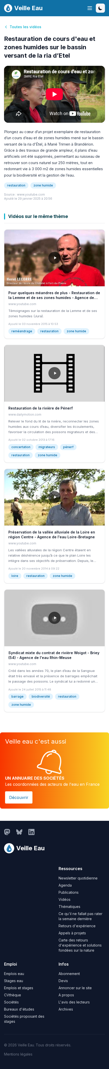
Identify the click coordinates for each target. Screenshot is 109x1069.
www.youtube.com (31, 194)
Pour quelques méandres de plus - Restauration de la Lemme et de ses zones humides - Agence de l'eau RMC (54, 298)
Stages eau (13, 981)
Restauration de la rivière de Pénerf (40, 408)
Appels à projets (72, 933)
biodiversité (41, 696)
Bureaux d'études (19, 1009)
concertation (20, 447)
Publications (69, 892)
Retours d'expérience (77, 926)
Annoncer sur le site (75, 988)
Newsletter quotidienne (78, 878)
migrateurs (47, 447)
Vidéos (64, 899)
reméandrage (21, 331)
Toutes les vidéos (25, 27)
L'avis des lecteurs (74, 1002)
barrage (17, 696)
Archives (66, 1009)
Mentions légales (18, 1054)
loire (14, 576)
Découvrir (18, 797)
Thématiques (69, 906)
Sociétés (11, 1002)
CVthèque (12, 995)
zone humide (43, 185)
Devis (63, 981)
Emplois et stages (18, 988)
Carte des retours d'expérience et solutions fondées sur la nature (80, 945)
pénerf (68, 447)
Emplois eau (14, 973)
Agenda (65, 885)
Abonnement (69, 973)
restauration (16, 185)
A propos (66, 995)
